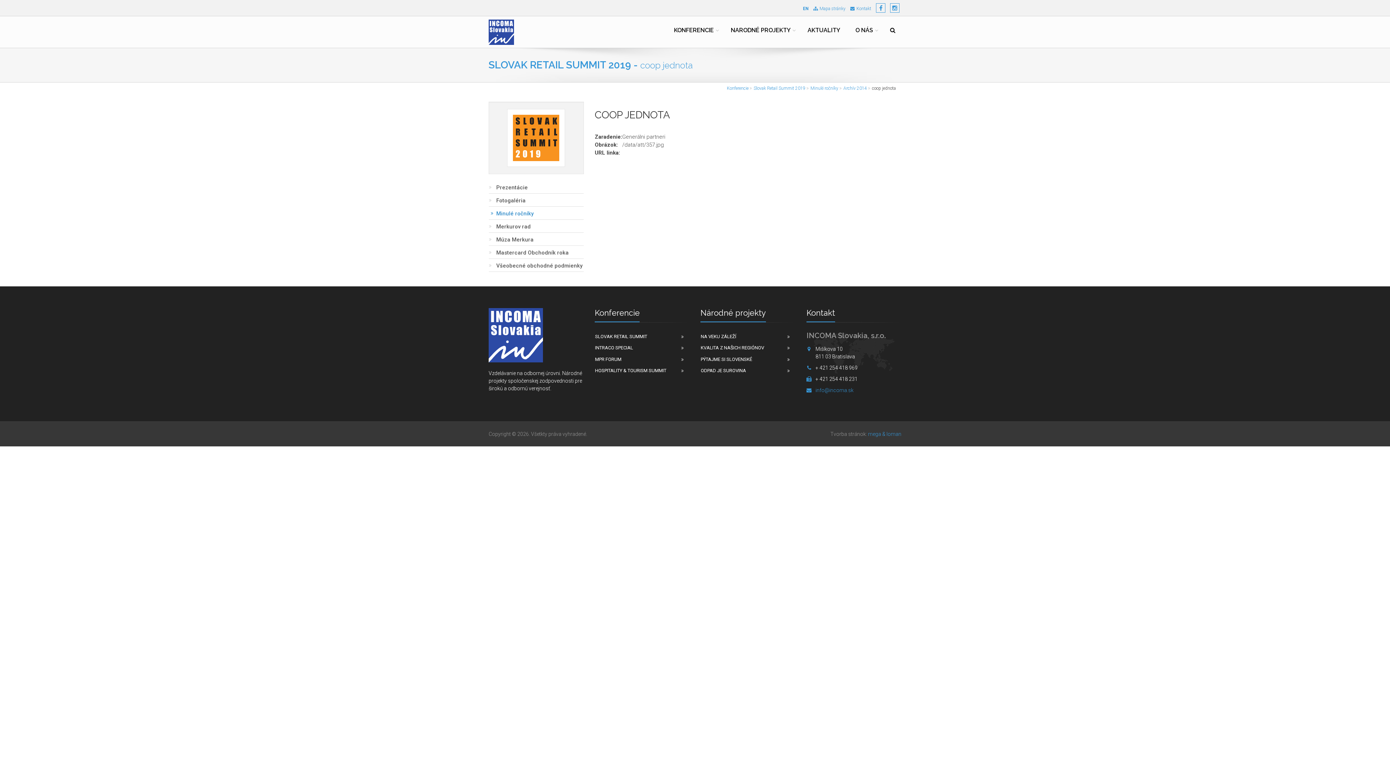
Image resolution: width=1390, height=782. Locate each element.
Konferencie (694, 30)
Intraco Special (614, 347)
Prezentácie (512, 187)
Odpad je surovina (723, 370)
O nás (864, 30)
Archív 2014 (855, 88)
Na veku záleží (718, 336)
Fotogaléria (511, 200)
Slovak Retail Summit (621, 336)
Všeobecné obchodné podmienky (539, 265)
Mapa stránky (833, 8)
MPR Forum (608, 359)
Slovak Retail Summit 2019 (779, 88)
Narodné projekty (761, 30)
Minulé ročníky (824, 88)
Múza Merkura (515, 239)
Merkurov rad (513, 226)
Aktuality (824, 30)
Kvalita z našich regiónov (732, 347)
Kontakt (863, 8)
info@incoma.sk (835, 390)
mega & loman (884, 434)
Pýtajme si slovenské (726, 359)
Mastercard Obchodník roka (532, 252)
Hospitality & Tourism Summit (630, 370)
